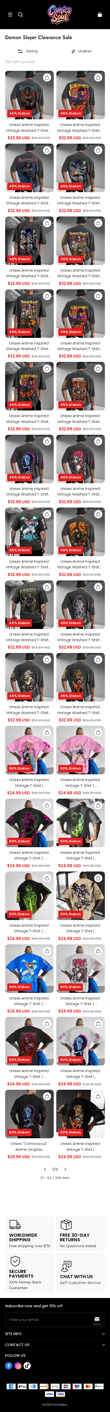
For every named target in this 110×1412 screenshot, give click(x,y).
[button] (10, 14)
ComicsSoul (59, 1405)
